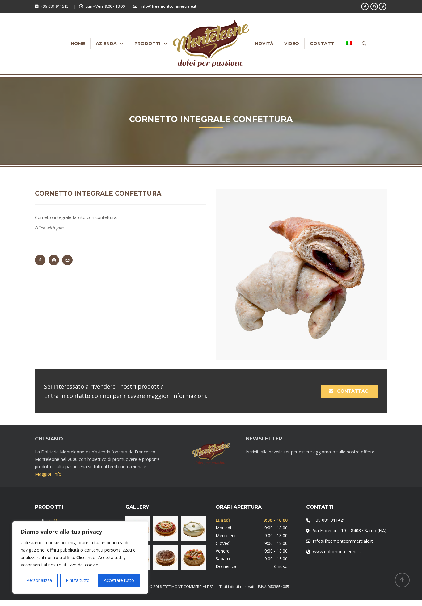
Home (78, 43)
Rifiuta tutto (78, 580)
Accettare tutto (119, 580)
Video (291, 43)
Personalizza (39, 580)
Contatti (322, 43)
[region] (80, 557)
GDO (52, 520)
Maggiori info (48, 474)
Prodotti (147, 43)
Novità (264, 43)
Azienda (106, 43)
